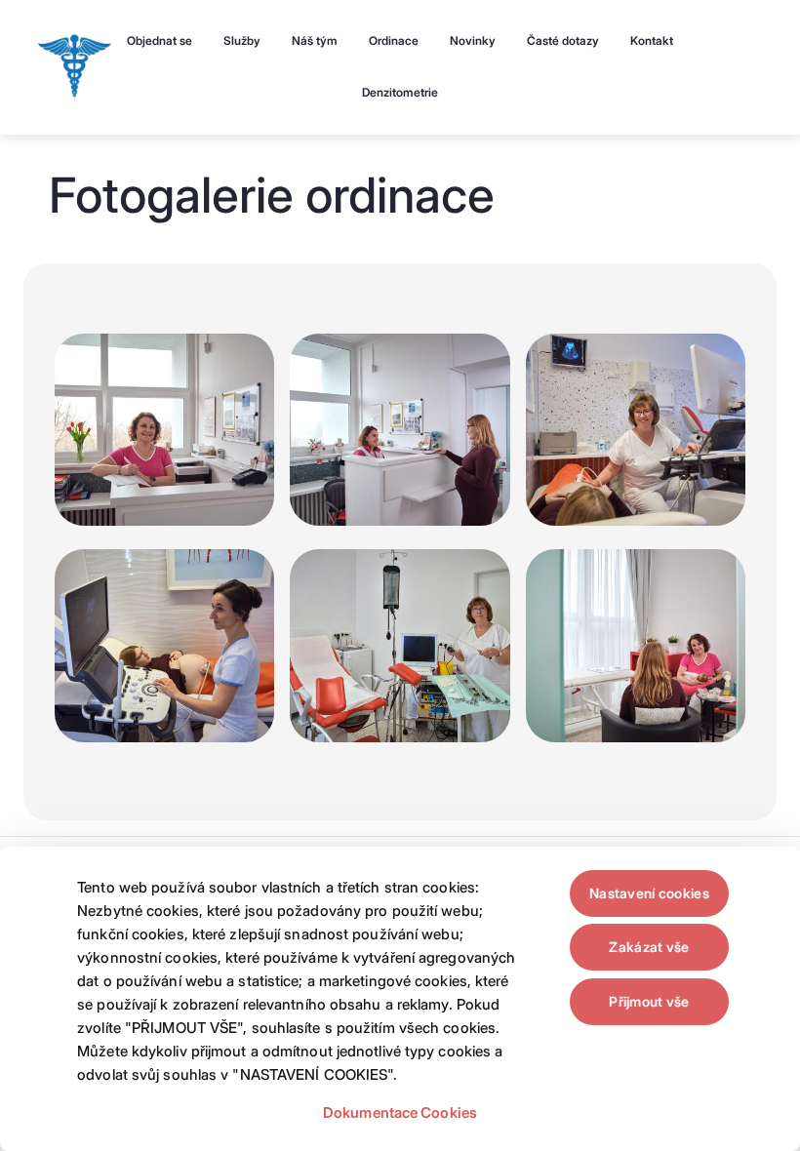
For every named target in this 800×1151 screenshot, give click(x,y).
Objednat (159, 40)
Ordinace (394, 40)
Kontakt (651, 40)
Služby (241, 40)
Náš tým (315, 40)
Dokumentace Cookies (400, 1112)
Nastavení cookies (649, 893)
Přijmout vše (649, 1001)
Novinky (473, 40)
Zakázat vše (649, 946)
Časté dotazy (563, 40)
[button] (164, 434)
